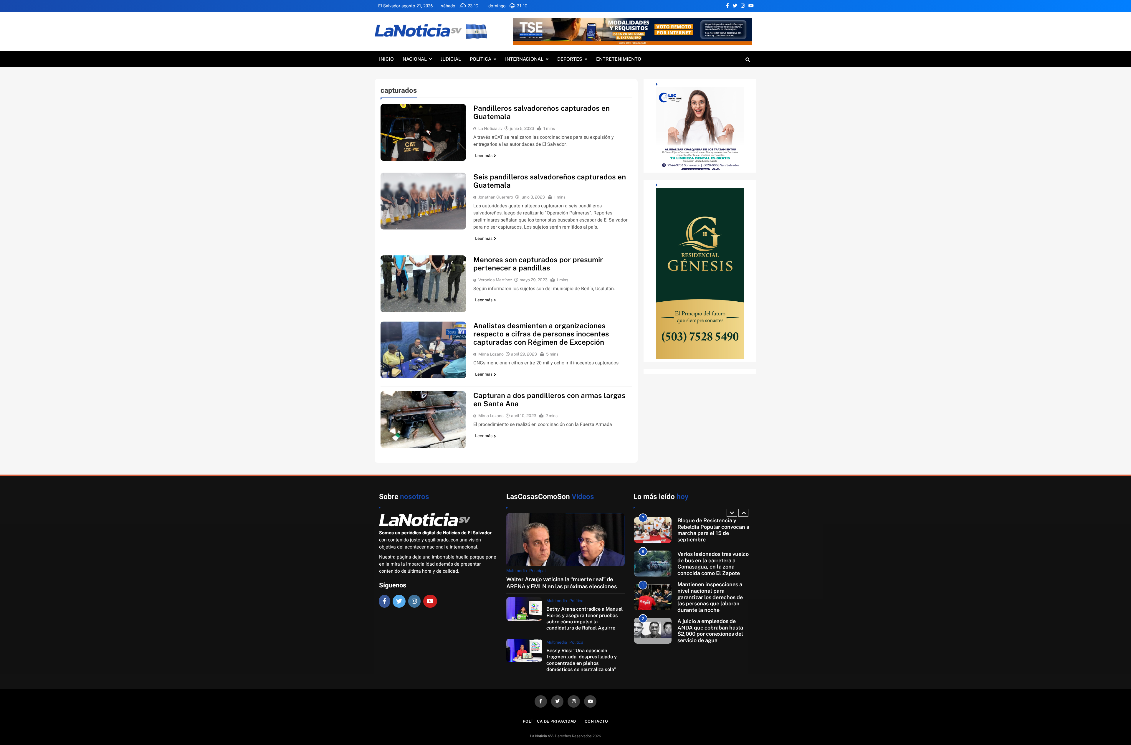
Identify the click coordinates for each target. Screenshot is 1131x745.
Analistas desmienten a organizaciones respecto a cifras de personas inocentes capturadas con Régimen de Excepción (541, 333)
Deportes (569, 59)
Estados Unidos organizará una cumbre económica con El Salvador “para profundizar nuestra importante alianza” (714, 630)
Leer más (483, 155)
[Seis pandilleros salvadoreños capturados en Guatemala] (423, 201)
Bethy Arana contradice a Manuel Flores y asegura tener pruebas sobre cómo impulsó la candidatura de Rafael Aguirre (584, 618)
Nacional (415, 59)
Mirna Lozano (491, 354)
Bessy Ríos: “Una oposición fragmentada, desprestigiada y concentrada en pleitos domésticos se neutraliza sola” (581, 659)
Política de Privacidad (549, 721)
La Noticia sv (490, 128)
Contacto (596, 721)
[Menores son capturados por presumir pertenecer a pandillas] (423, 283)
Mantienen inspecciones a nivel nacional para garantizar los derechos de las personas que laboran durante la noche (710, 563)
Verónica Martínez (495, 279)
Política (480, 59)
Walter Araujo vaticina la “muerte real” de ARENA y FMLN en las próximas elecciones (561, 582)
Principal (537, 570)
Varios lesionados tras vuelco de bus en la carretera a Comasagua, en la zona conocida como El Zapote (713, 530)
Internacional (524, 59)
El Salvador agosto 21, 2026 (405, 6)
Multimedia (516, 570)
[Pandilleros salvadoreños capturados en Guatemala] (423, 132)
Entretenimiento (618, 59)
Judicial (451, 59)
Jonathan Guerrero (495, 197)
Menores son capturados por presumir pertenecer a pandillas (538, 263)
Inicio (386, 59)
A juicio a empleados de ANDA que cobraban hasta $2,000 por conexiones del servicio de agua (710, 597)
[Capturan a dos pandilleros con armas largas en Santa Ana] (423, 419)
